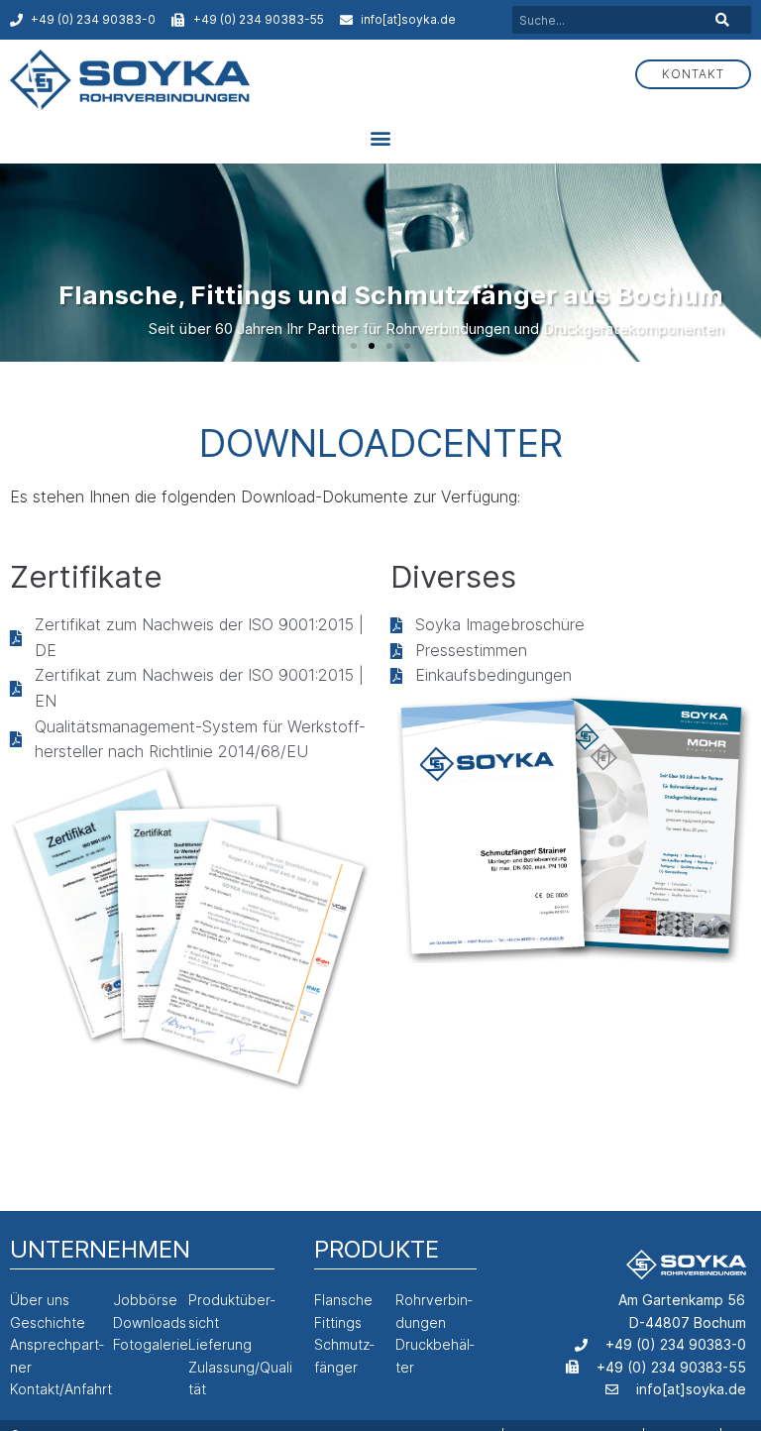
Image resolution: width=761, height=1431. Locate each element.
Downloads (149, 1322)
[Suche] (721, 20)
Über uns (39, 1299)
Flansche (343, 1299)
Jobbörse (145, 1299)
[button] (381, 137)
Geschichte (47, 1322)
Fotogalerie (150, 1344)
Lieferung (220, 1344)
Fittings (338, 1322)
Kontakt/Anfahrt (61, 1388)
